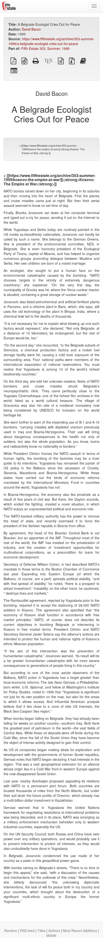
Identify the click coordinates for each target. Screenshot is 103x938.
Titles (41, 930)
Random (10, 930)
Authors (54, 930)
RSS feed (27, 930)
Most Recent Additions (80, 930)
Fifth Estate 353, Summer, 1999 (45, 48)
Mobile (51, 935)
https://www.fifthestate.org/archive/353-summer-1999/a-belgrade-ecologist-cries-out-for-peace (51, 41)
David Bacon (31, 29)
